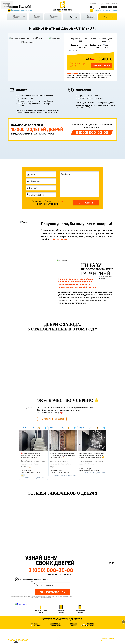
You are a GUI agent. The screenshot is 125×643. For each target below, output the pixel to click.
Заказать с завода (101, 65)
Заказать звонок (52, 592)
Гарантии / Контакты (91, 17)
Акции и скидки (109, 17)
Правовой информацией (97, 210)
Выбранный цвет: (95, 46)
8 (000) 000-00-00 (92, 132)
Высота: (74, 45)
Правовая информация (109, 641)
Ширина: (74, 39)
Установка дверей (54, 17)
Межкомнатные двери (19, 17)
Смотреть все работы (53, 419)
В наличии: (96, 39)
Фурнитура (74, 17)
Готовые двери (37, 17)
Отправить (86, 202)
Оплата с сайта (107, 638)
